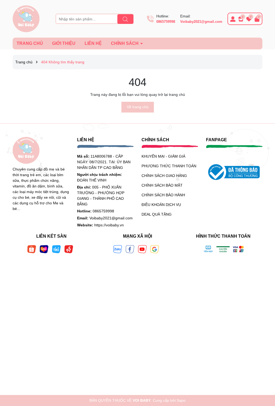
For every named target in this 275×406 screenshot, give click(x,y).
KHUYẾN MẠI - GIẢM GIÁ (163, 156)
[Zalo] (117, 249)
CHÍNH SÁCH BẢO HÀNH (163, 195)
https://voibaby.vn (109, 225)
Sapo (181, 400)
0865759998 (165, 22)
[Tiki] (56, 249)
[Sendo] (68, 249)
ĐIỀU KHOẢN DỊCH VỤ (161, 204)
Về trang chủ (138, 107)
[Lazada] (44, 249)
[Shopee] (31, 249)
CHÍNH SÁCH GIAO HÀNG (164, 175)
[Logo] (26, 18)
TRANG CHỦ (30, 43)
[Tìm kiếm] (125, 19)
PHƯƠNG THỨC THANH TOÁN (169, 166)
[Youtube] (142, 249)
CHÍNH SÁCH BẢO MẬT (162, 185)
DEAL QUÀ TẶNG (157, 214)
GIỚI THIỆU (63, 43)
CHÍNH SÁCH (125, 43)
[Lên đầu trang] (264, 373)
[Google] (154, 249)
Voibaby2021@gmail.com (201, 22)
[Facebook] (130, 249)
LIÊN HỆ (93, 43)
